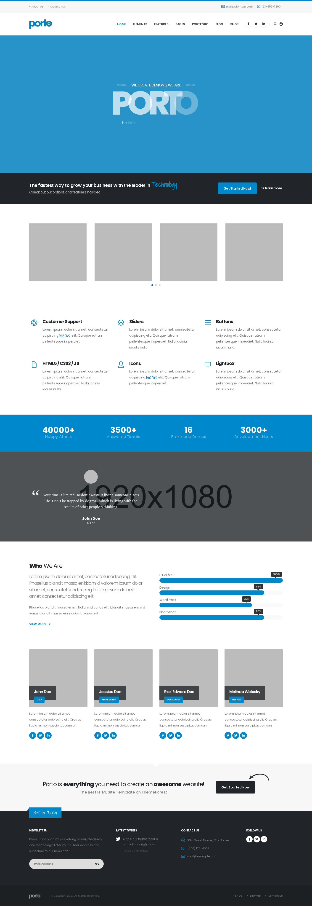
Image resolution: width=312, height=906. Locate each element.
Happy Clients (58, 436)
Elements (140, 24)
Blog (219, 24)
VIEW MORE (38, 624)
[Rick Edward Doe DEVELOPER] (188, 678)
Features (161, 24)
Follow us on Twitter (135, 850)
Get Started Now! (237, 188)
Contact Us (58, 6)
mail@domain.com (239, 6)
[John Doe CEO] (58, 678)
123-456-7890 (271, 6)
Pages (180, 24)
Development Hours (253, 436)
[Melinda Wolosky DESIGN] (254, 678)
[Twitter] (256, 24)
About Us (37, 6)
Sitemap (255, 896)
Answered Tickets (123, 436)
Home (121, 24)
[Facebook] (248, 24)
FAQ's (239, 896)
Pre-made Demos (188, 436)
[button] (152, 285)
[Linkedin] (263, 24)
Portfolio (200, 24)
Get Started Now (235, 787)
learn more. (274, 188)
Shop (234, 24)
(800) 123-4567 (198, 848)
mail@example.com (202, 856)
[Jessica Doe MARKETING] (123, 678)
